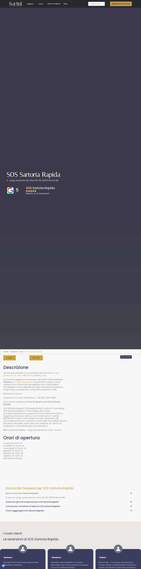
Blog (65, 4)
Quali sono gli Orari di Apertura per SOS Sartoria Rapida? (32, 502)
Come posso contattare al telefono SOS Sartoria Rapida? (33, 506)
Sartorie (14, 352)
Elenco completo (54, 4)
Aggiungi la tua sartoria (121, 4)
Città (40, 4)
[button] (69, 494)
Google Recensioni (23, 382)
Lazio (21, 352)
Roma (30, 375)
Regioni (30, 4)
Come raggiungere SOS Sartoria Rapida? (25, 510)
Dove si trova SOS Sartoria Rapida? (22, 493)
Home (5, 352)
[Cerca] (107, 4)
